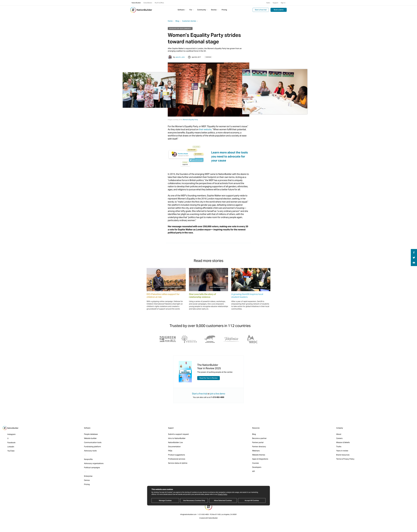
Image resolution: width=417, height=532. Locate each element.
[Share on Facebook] (413, 252)
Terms (338, 459)
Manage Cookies (165, 500)
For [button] (190, 10)
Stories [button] (214, 10)
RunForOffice (159, 3)
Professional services (176, 459)
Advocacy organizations (93, 463)
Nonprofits (88, 459)
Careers (339, 438)
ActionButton (147, 3)
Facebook (11, 442)
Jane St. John (180, 57)
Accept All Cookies (252, 500)
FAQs (170, 451)
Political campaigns (92, 467)
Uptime (184, 463)
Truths (338, 446)
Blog (177, 21)
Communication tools (92, 442)
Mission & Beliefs (343, 442)
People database (91, 434)
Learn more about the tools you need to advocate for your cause (229, 156)
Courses (255, 463)
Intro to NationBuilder (176, 438)
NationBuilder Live (175, 442)
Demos (87, 480)
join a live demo (217, 393)
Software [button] (181, 10)
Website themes (258, 455)
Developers (256, 467)
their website (205, 129)
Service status (174, 463)
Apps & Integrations (260, 459)
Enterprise (88, 476)
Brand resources (342, 455)
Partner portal (257, 442)
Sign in (283, 3)
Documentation (174, 446)
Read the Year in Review (208, 378)
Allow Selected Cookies (223, 500)
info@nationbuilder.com (188, 514)
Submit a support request (178, 434)
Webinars (256, 451)
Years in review (342, 451)
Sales (268, 3)
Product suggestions (176, 455)
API (253, 471)
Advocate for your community (180, 28)
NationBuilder (136, 3)
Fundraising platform (92, 446)
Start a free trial (260, 10)
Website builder (90, 438)
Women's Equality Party (190, 120)
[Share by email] (414, 262)
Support (275, 3)
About (338, 434)
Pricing (224, 10)
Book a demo (279, 10)
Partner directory (259, 446)
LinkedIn (10, 447)
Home (170, 21)
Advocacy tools (90, 451)
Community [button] (201, 10)
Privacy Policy (222, 494)
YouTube (10, 451)
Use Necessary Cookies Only (194, 500)
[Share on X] (414, 257)
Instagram (11, 434)
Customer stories (189, 21)
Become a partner (259, 438)
